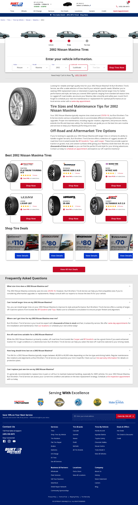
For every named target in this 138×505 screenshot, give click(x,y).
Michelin (76, 446)
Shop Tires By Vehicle (58, 435)
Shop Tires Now (116, 67)
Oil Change (37, 11)
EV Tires (53, 458)
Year (53, 64)
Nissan (28, 20)
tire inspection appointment (118, 376)
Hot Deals (64, 11)
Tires (12, 11)
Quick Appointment (121, 11)
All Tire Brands (78, 450)
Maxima (35, 20)
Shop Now (31, 185)
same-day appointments (118, 323)
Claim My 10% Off (124, 416)
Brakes (53, 446)
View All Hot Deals (69, 269)
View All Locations (79, 475)
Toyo (91, 141)
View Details (22, 255)
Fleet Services (55, 475)
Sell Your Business (57, 479)
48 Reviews (120, 206)
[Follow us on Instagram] (9, 441)
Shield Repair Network (58, 487)
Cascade (76, 431)
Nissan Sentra (100, 446)
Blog (96, 487)
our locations (43, 326)
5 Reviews (77, 173)
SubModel (74, 64)
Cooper (101, 141)
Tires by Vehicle (18, 20)
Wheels (24, 11)
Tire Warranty (86, 497)
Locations (78, 11)
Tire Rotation (55, 438)
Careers (92, 11)
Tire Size (92, 64)
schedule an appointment (77, 149)
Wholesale (54, 471)
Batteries (54, 450)
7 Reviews (34, 175)
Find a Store (77, 471)
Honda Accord (100, 431)
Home (3, 20)
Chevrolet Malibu (101, 442)
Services (51, 11)
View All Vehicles (100, 454)
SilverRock (54, 483)
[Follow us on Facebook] (4, 441)
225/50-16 (105, 115)
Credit (104, 11)
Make (15, 64)
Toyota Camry (100, 438)
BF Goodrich (84, 141)
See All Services (56, 461)
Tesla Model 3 (100, 450)
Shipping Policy (74, 497)
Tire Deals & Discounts (125, 435)
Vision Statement (101, 479)
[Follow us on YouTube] (14, 441)
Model (34, 64)
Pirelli (75, 442)
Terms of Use (63, 497)
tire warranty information (106, 358)
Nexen (75, 438)
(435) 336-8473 (124, 6)
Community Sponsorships (60, 491)
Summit (75, 435)
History (97, 475)
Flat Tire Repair (56, 442)
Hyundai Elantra (100, 435)
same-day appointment (80, 101)
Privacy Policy (118, 419)
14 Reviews (120, 173)
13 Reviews (77, 206)
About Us (98, 471)
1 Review (34, 206)
